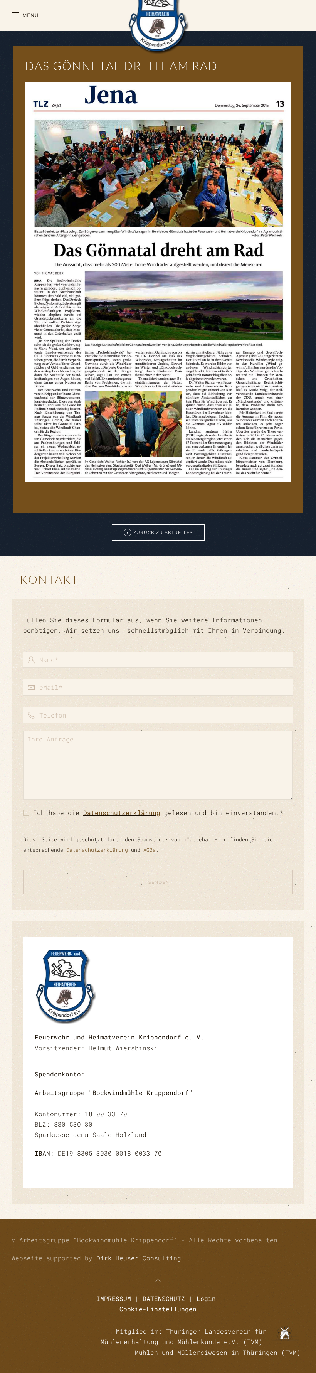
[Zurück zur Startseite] (158, 15)
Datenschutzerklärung (121, 813)
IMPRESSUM (113, 1298)
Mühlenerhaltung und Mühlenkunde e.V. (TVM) (183, 1342)
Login (206, 1298)
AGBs (149, 849)
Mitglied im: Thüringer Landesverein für (191, 1331)
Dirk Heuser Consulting (138, 1258)
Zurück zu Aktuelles (163, 532)
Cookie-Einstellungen (158, 1309)
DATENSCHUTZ (164, 1298)
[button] (25, 15)
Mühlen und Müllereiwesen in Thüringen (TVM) (218, 1352)
